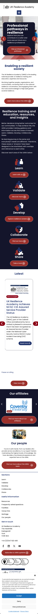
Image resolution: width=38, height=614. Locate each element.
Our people (6, 517)
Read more (24, 343)
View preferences (19, 607)
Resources (6, 501)
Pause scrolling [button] (7, 372)
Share (4, 492)
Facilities (5, 508)
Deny (19, 601)
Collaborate (6, 489)
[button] (35, 575)
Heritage (5, 514)
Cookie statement (13, 611)
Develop (5, 486)
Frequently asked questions (12, 504)
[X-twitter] (14, 546)
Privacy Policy (24, 611)
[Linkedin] (8, 546)
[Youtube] (19, 546)
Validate (5, 483)
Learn (4, 479)
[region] (19, 38)
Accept (19, 596)
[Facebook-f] (3, 546)
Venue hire (6, 511)
